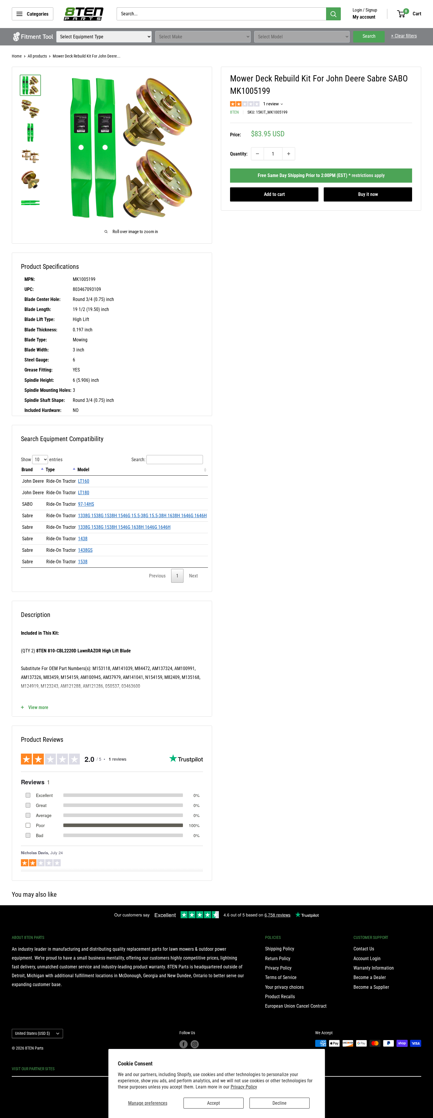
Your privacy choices (284, 987)
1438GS (85, 550)
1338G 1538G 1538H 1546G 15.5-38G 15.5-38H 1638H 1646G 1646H (142, 515)
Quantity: (238, 153)
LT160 (83, 481)
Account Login (367, 958)
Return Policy (277, 958)
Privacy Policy (244, 1087)
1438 (82, 538)
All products (37, 56)
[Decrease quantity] (257, 154)
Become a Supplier (371, 987)
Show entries (41, 459)
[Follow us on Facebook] (183, 1044)
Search (369, 36)
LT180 (83, 492)
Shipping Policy (279, 949)
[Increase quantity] (288, 154)
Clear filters (404, 36)
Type (50, 469)
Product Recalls (280, 996)
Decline (279, 1103)
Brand (27, 469)
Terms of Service (281, 977)
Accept (213, 1103)
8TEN (234, 112)
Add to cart (274, 194)
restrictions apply (368, 175)
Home (17, 56)
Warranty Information (373, 968)
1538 (82, 561)
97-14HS (86, 504)
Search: (138, 459)
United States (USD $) (32, 1033)
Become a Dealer (369, 977)
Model (83, 469)
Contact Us (363, 949)
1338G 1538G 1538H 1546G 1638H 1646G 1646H (124, 527)
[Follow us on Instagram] (195, 1044)
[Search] (333, 13)
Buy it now (368, 194)
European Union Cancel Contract (296, 1006)
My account (364, 17)
